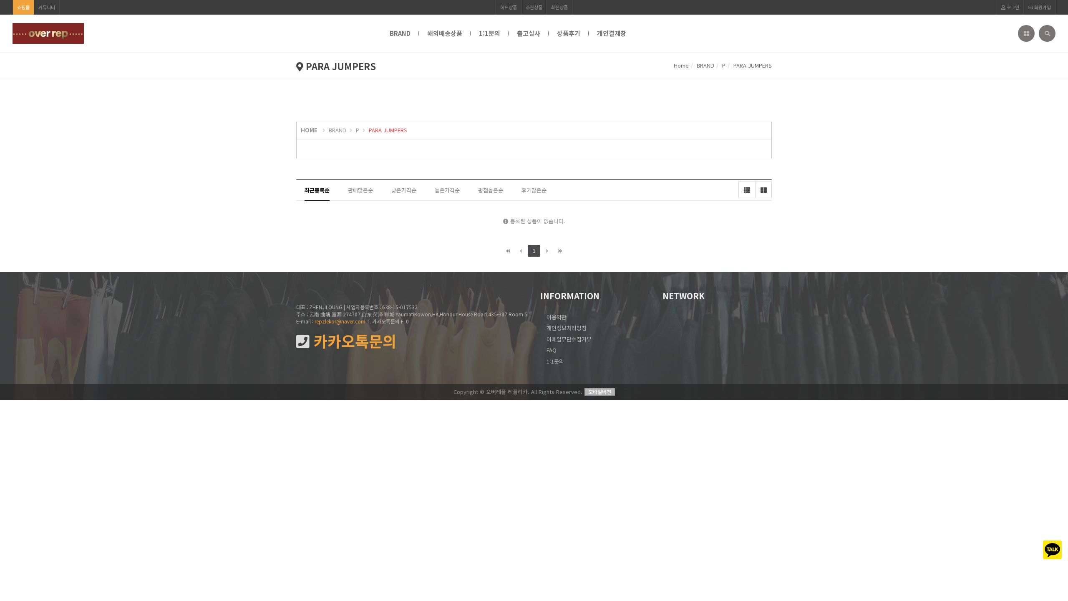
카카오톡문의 (353, 341)
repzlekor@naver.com (340, 321)
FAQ (552, 350)
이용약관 (557, 317)
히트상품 (508, 7)
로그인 (1012, 7)
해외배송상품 (444, 33)
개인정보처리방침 (567, 328)
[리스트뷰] (746, 190)
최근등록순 (317, 190)
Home (681, 65)
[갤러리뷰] (763, 190)
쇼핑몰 (23, 7)
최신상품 (559, 7)
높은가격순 (447, 190)
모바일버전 (599, 391)
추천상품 (534, 7)
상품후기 (568, 33)
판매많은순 (360, 190)
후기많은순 (534, 190)
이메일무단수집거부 (569, 339)
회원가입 (1042, 7)
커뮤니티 (46, 7)
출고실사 (528, 33)
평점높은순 (490, 190)
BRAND (400, 33)
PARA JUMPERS (388, 130)
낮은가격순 (403, 190)
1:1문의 (489, 33)
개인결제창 (611, 33)
